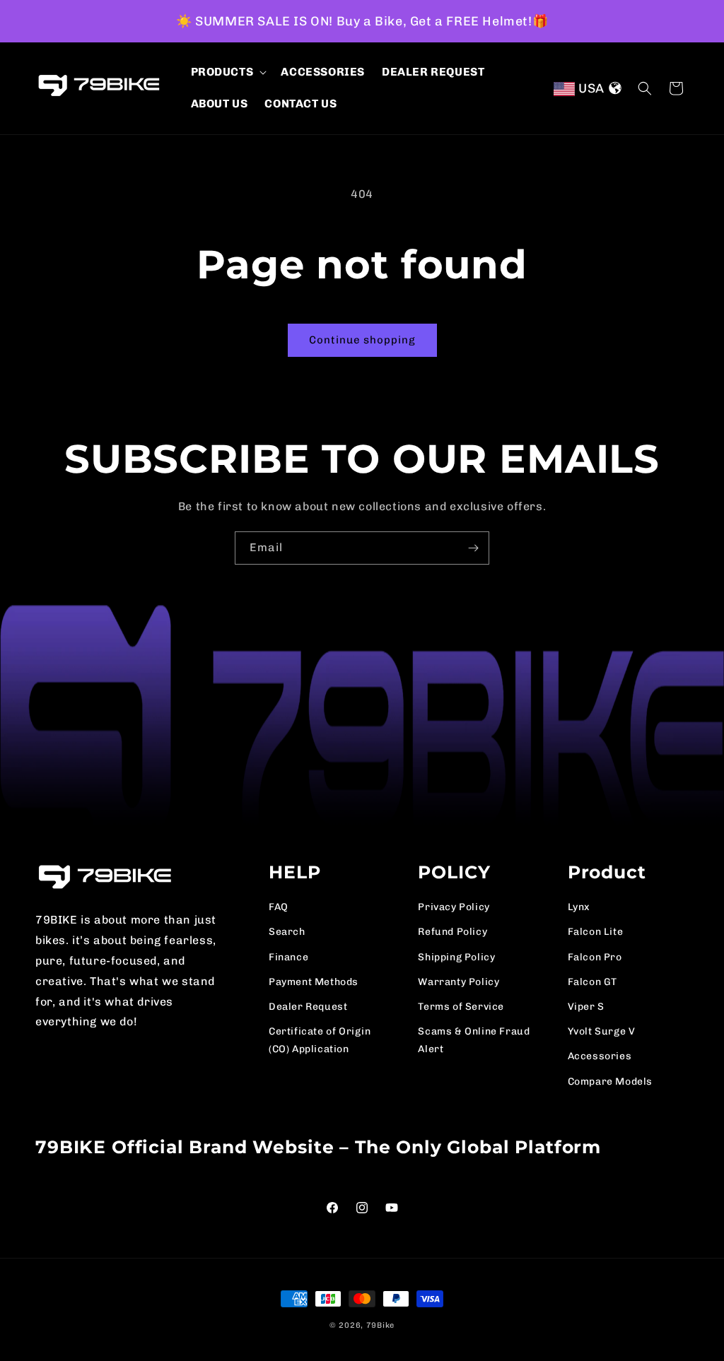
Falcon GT (592, 982)
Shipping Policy (456, 957)
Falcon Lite (596, 932)
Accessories (600, 1056)
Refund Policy (452, 932)
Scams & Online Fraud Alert (474, 1040)
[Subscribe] (473, 548)
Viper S (586, 1007)
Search (287, 932)
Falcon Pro (595, 957)
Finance (288, 957)
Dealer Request (308, 1007)
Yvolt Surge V (602, 1031)
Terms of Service (461, 1007)
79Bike (380, 1325)
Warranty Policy (458, 982)
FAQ (278, 907)
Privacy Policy (453, 907)
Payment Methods (313, 982)
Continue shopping (362, 340)
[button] (227, 72)
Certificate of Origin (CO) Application (320, 1040)
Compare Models (610, 1082)
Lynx (579, 907)
